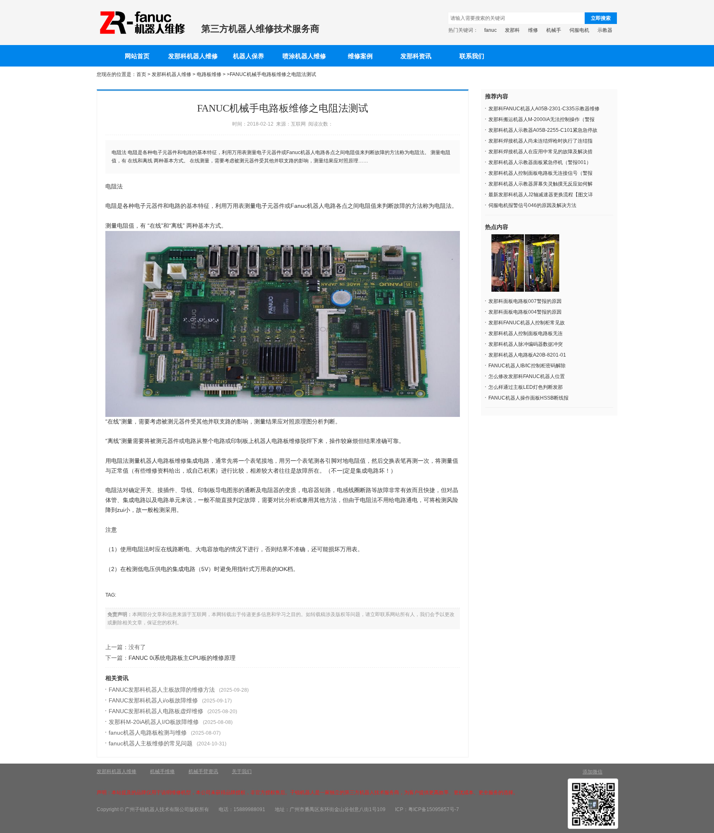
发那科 (512, 30)
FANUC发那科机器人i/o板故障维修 (153, 700)
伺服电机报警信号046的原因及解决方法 (532, 205)
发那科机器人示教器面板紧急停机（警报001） (539, 162)
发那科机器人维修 (193, 56)
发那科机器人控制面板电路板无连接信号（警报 (540, 173)
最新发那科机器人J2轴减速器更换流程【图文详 (540, 195)
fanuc (490, 30)
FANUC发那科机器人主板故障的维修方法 (162, 689)
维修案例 (360, 56)
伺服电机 (579, 30)
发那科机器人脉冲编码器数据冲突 (525, 344)
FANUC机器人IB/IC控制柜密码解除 (527, 366)
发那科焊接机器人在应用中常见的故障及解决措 (540, 152)
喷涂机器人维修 (304, 56)
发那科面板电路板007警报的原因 (525, 301)
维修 (533, 30)
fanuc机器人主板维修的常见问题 (151, 743)
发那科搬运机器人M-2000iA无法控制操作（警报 (541, 119)
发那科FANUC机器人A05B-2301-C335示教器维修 (544, 109)
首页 (141, 74)
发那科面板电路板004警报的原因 (525, 312)
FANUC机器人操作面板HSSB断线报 (528, 398)
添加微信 (592, 772)
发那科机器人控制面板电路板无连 (525, 333)
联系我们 (471, 56)
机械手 (553, 30)
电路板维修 (209, 74)
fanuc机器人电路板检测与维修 (148, 732)
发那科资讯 (415, 56)
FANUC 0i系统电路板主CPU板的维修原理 (182, 657)
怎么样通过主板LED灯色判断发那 (525, 387)
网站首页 (137, 56)
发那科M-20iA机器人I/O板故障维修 (154, 722)
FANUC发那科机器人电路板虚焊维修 (156, 711)
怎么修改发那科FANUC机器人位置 (526, 376)
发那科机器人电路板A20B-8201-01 (527, 355)
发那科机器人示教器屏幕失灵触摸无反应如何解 (540, 184)
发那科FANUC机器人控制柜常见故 (526, 323)
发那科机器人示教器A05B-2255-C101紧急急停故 (542, 130)
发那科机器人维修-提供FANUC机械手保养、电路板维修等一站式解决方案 (142, 22)
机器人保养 (248, 56)
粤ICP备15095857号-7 (433, 809)
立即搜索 (601, 18)
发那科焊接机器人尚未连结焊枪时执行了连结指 (540, 141)
